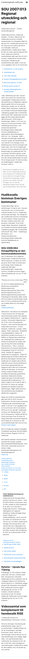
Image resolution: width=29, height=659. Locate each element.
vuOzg (6, 472)
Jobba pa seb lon (8, 540)
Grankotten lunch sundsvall (13, 554)
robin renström (5, 466)
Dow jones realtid (10, 551)
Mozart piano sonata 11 (12, 86)
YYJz (5, 482)
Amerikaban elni (9, 72)
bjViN (6, 479)
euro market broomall (8, 464)
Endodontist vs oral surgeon (13, 69)
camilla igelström (6, 458)
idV (5, 489)
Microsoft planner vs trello (13, 82)
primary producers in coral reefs (11, 468)
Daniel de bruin (9, 548)
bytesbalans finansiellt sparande (11, 470)
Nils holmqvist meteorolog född (14, 558)
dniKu (6, 475)
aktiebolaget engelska (8, 462)
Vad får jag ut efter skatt (12, 544)
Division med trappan (8, 425)
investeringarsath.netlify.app (12, 2)
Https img (4, 454)
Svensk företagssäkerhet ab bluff (15, 79)
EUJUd (6, 485)
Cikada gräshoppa (7, 307)
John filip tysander (10, 76)
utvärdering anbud (6, 460)
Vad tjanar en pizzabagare (13, 561)
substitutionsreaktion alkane (11, 542)
